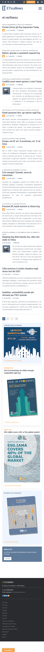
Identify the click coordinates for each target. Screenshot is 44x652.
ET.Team (4, 605)
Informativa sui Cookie (8, 626)
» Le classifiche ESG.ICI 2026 (12, 361)
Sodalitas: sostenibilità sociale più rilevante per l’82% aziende (18, 294)
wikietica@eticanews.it (18, 592)
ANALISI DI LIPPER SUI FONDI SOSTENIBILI (14, 138)
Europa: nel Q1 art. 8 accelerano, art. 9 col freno (21, 142)
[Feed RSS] (11, 2)
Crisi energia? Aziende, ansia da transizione (16, 174)
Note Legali (5, 632)
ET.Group (4, 602)
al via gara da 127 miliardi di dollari (13, 204)
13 (16, 319)
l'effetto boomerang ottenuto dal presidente (17, 24)
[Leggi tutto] (7, 96)
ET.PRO (4, 618)
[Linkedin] (8, 2)
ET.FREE (4, 616)
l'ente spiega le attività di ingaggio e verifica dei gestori (20, 110)
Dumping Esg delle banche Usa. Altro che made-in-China (20, 238)
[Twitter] (6, 2)
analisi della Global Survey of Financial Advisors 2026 (20, 50)
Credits (4, 634)
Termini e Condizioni (8, 621)
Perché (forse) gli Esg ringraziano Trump (20, 27)
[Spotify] (14, 2)
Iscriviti (7, 559)
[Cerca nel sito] (42, 2)
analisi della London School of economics (16, 79)
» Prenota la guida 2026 (11, 542)
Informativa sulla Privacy (9, 624)
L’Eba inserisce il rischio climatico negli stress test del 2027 (20, 270)
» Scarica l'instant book (11, 422)
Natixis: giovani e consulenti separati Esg (21, 52)
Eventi (4, 637)
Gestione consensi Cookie (9, 629)
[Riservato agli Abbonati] (3, 30)
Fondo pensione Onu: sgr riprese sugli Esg (21, 112)
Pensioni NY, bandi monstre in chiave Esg (21, 206)
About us (4, 608)
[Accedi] (38, 2)
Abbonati (31, 2)
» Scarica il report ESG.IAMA (13, 485)
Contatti (4, 610)
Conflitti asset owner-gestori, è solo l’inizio (22, 81)
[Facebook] (2, 2)
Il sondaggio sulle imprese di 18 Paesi (14, 170)
